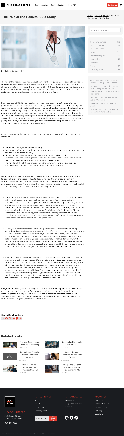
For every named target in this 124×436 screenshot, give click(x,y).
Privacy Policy (39, 433)
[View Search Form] (121, 5)
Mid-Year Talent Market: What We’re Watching (103, 98)
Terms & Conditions (49, 433)
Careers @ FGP (101, 407)
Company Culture (98, 42)
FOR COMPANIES (43, 397)
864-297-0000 (11, 423)
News (92, 66)
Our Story (99, 400)
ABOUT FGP (100, 397)
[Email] (13, 318)
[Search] (112, 30)
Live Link (94, 63)
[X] (10, 318)
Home (90, 16)
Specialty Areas (41, 411)
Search (37, 404)
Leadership (95, 59)
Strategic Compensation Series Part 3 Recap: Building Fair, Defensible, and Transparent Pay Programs (105, 90)
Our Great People (102, 404)
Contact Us (112, 5)
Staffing (38, 400)
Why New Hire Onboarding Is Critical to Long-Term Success (103, 81)
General (93, 52)
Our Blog (98, 411)
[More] (20, 318)
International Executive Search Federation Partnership (104, 110)
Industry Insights (97, 56)
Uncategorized (97, 69)
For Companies (102, 16)
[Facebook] (6, 318)
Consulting (39, 407)
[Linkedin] (3, 318)
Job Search (69, 400)
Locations (99, 414)
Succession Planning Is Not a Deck (103, 104)
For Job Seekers (97, 49)
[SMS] (17, 318)
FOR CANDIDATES (73, 397)
